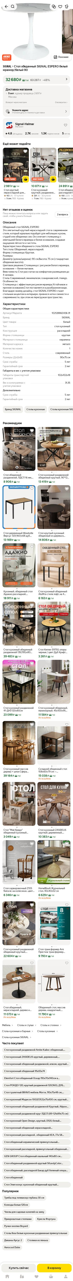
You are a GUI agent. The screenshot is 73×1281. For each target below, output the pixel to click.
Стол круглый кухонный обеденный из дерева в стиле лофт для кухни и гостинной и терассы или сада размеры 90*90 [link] (52, 534)
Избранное (36, 1276)
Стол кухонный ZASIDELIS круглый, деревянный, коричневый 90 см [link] (52, 831)
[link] (36, 1050)
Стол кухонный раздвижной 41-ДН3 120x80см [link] (19, 709)
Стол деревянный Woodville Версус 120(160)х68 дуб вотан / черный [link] (18, 534)
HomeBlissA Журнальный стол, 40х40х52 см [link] (51, 889)
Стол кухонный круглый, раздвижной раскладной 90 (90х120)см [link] (43, 191)
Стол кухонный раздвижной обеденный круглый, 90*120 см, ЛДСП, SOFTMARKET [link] (53, 476)
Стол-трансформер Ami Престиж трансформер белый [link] (51, 950)
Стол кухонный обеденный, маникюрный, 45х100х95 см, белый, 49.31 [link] (53, 709)
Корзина (51, 1276)
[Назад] (6, 6)
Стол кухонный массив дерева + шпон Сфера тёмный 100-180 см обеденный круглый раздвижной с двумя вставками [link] (16, 770)
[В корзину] (25, 179)
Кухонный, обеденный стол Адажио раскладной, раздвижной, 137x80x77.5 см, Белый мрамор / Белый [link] (18, 592)
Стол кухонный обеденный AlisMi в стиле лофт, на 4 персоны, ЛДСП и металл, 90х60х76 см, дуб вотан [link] (52, 592)
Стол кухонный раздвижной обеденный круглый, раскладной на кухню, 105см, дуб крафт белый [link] (19, 950)
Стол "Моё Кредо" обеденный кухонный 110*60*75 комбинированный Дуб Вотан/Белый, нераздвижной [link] (16, 831)
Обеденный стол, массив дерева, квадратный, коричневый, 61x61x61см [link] (51, 1008)
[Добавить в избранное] (60, 6)
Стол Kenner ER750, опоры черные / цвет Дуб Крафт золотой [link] (52, 651)
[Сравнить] (54, 6)
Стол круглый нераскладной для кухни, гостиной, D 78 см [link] (15, 191)
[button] (6, 57)
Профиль (65, 1276)
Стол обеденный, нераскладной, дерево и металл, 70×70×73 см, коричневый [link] (17, 1008)
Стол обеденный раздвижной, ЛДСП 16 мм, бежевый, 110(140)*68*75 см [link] (19, 476)
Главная (7, 1276)
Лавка (22, 1276)
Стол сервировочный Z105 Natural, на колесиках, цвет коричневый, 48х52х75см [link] (18, 889)
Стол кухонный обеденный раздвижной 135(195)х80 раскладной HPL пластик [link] (18, 651)
